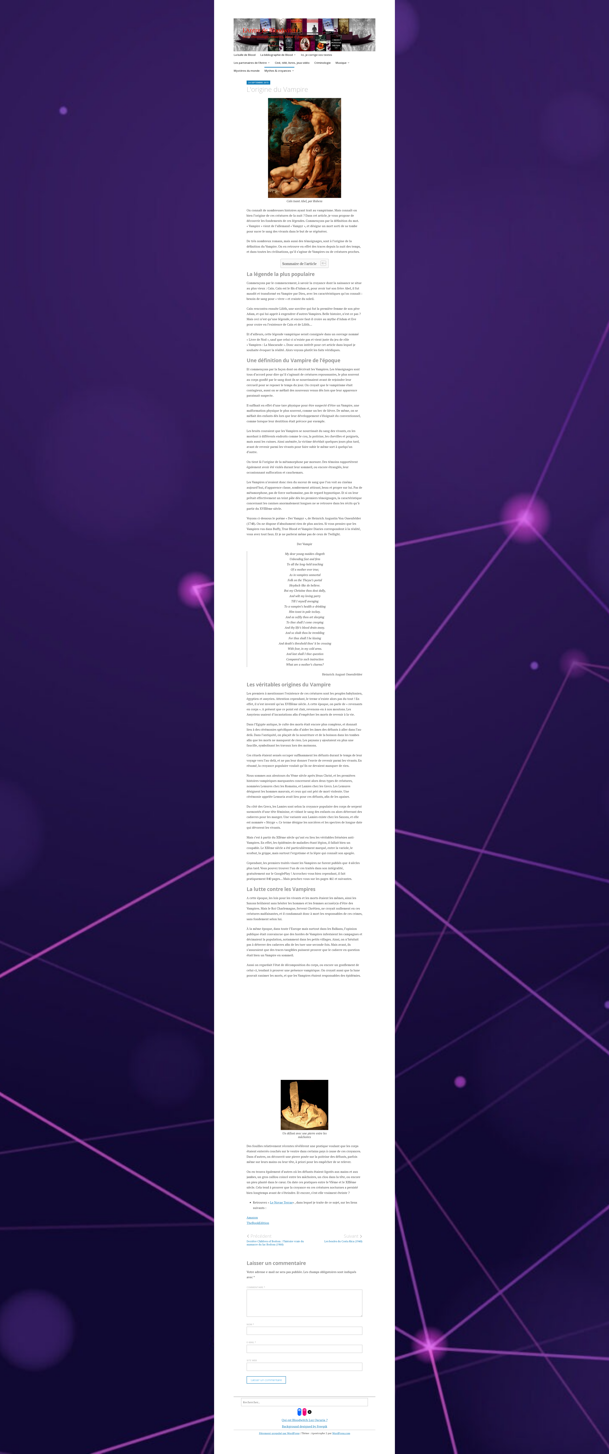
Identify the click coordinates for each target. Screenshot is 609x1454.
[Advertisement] (304, 1035)
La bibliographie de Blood (276, 55)
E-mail (251, 1342)
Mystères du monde (247, 70)
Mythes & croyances (277, 70)
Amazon (252, 1217)
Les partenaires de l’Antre (250, 63)
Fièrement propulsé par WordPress (279, 1433)
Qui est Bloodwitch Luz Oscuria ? (304, 1420)
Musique (341, 63)
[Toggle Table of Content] (321, 263)
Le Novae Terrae (281, 1202)
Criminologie (322, 63)
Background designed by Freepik (304, 1426)
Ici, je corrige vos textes (316, 55)
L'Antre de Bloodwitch (270, 30)
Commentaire (256, 1287)
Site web (252, 1360)
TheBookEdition (258, 1223)
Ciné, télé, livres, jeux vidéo (292, 63)
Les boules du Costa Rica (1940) (343, 1238)
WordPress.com (341, 1433)
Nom (250, 1324)
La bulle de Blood (244, 55)
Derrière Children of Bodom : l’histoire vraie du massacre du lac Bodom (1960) (275, 1239)
